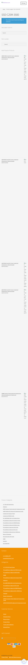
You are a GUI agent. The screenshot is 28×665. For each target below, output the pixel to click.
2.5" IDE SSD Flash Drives (8, 504)
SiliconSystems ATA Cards (8, 536)
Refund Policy (6, 627)
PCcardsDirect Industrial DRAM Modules (11, 522)
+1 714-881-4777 (7, 556)
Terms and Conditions (8, 624)
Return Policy (6, 619)
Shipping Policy (7, 616)
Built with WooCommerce (15, 657)
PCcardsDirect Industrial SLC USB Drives (11, 532)
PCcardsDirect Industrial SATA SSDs (10, 527)
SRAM (4, 539)
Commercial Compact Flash (9, 513)
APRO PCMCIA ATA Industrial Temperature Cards (13, 511)
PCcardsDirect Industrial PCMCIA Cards (11, 525)
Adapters (5, 506)
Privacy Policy (6, 622)
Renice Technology (7, 534)
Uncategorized (6, 543)
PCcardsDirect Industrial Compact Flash (11, 520)
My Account (4, 662)
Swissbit (5, 541)
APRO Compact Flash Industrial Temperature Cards (14, 509)
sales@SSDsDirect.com (8, 558)
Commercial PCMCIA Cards (8, 516)
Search (14, 662)
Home (4, 9)
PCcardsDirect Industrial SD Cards (10, 529)
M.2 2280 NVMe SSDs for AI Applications (11, 518)
